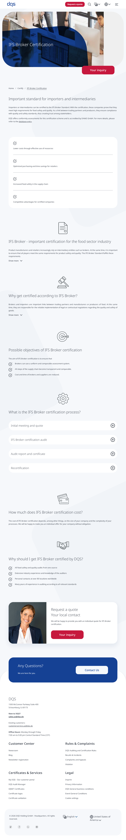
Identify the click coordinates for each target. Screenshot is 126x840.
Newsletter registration (18, 759)
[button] (98, 4)
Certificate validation (17, 798)
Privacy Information (73, 784)
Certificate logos (16, 793)
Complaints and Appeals (75, 759)
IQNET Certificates (16, 789)
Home (11, 88)
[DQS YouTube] (36, 827)
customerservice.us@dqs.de (21, 726)
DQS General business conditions (79, 789)
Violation (69, 764)
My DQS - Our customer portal (21, 779)
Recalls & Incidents (73, 755)
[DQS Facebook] (19, 827)
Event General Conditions (76, 793)
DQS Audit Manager (17, 784)
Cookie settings (71, 798)
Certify (20, 88)
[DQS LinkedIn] (28, 827)
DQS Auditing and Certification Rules (80, 750)
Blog (10, 755)
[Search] (89, 4)
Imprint (68, 779)
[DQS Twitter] (10, 827)
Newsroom (13, 750)
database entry (25, 121)
